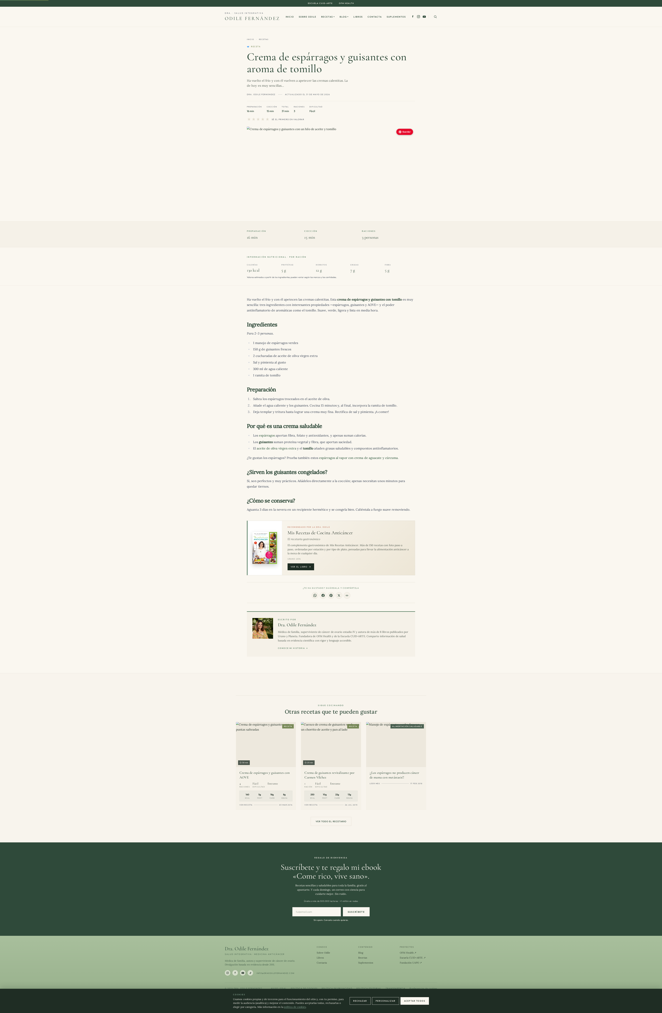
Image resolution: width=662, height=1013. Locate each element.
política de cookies (295, 1007)
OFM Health (346, 3)
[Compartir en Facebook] (323, 595)
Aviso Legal (279, 988)
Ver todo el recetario (331, 821)
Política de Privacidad (337, 988)
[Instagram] (418, 16)
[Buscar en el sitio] (435, 17)
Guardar (406, 131)
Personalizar (385, 1001)
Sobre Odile (307, 16)
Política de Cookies (304, 988)
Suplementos (396, 16)
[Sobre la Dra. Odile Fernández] (262, 628)
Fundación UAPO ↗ (411, 962)
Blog (344, 16)
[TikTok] (250, 973)
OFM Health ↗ (408, 952)
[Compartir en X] (339, 595)
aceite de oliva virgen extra (276, 448)
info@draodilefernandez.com (275, 973)
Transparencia (396, 988)
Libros (358, 16)
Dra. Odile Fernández (297, 624)
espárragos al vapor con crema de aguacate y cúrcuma (358, 458)
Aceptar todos (414, 1001)
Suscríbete (356, 911)
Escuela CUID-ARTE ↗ (413, 957)
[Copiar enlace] (347, 595)
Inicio (290, 16)
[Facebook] (412, 16)
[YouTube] (424, 16)
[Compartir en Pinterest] (331, 595)
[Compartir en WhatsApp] (315, 595)
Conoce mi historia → (293, 648)
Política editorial (369, 988)
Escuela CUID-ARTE (320, 3)
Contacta (375, 16)
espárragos (267, 435)
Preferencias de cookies (423, 988)
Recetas (328, 16)
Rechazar (360, 1001)
